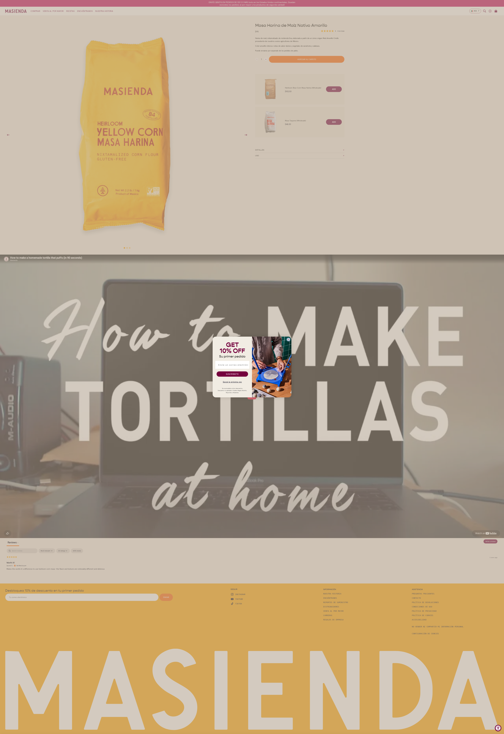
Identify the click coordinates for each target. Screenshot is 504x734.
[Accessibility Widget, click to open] (498, 728)
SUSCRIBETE (232, 374)
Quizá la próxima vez (232, 382)
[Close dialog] (288, 339)
